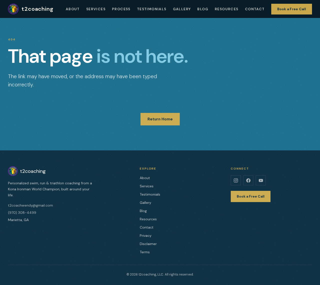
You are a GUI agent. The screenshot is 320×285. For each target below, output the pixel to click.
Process (121, 9)
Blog (202, 9)
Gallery (182, 9)
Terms (145, 252)
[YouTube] (261, 180)
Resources (226, 9)
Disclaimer (148, 244)
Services (96, 9)
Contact (255, 9)
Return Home (160, 119)
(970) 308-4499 (22, 212)
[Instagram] (236, 180)
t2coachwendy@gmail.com (30, 205)
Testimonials (151, 9)
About (73, 9)
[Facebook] (248, 180)
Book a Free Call (291, 9)
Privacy (146, 235)
